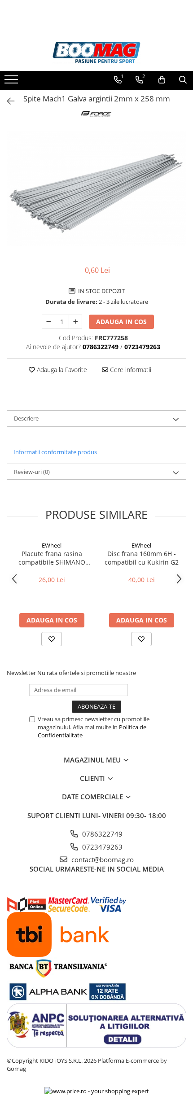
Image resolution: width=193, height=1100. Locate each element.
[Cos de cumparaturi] (161, 80)
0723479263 (101, 846)
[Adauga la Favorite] (51, 639)
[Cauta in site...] (183, 80)
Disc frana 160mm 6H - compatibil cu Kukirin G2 (142, 557)
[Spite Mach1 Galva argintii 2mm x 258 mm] (96, 188)
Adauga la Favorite (61, 369)
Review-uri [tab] (32, 472)
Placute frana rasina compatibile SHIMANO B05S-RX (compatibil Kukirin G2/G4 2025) (51, 557)
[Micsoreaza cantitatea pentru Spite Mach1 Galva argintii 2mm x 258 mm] (48, 322)
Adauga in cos (121, 321)
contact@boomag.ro (102, 859)
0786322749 (101, 833)
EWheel (51, 545)
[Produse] (12, 82)
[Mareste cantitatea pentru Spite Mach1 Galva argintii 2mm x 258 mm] (75, 322)
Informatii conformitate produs (55, 452)
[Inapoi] (6, 101)
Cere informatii (129, 369)
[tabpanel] (96, 188)
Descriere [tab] (26, 418)
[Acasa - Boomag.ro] (96, 53)
